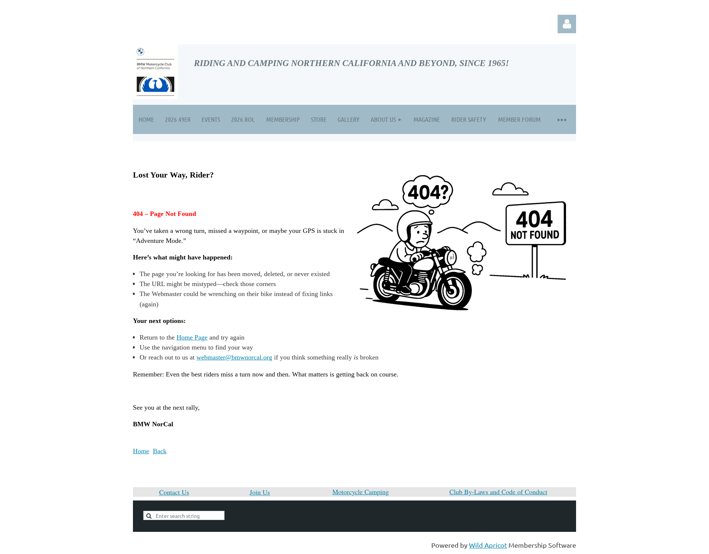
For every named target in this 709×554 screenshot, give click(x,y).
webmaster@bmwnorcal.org (234, 357)
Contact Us (174, 492)
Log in (567, 24)
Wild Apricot (488, 545)
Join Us (260, 492)
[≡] (561, 119)
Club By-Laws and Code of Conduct (498, 491)
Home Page (192, 337)
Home (141, 451)
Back (160, 451)
